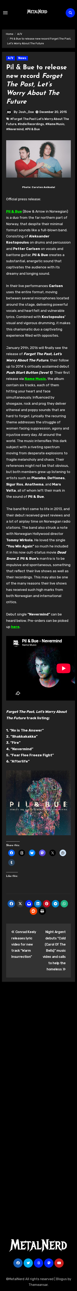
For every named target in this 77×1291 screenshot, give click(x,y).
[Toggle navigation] (5, 12)
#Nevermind (15, 129)
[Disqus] (38, 1045)
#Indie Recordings (31, 124)
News (22, 58)
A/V (10, 58)
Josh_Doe (26, 112)
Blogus (61, 1279)
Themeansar (38, 1285)
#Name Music (54, 124)
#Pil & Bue (32, 129)
